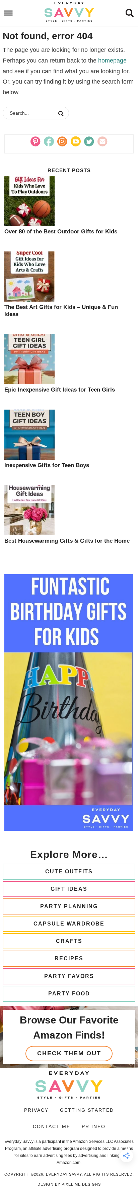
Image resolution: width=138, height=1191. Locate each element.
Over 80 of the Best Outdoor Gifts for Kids (60, 231)
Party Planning (69, 906)
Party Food (69, 993)
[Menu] (8, 13)
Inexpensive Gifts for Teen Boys (46, 465)
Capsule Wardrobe (69, 924)
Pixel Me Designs (81, 1184)
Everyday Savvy (69, 12)
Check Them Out (69, 1053)
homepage (112, 60)
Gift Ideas (69, 889)
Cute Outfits (69, 871)
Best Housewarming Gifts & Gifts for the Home (67, 541)
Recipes (69, 958)
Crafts (69, 941)
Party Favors (69, 976)
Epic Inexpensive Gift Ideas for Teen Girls (59, 390)
